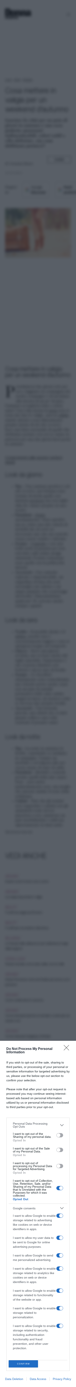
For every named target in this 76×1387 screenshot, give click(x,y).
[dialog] (38, 1214)
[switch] (59, 1135)
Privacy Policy (62, 1379)
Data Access (38, 1379)
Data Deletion (14, 1379)
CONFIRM (23, 1364)
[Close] (68, 1049)
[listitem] (38, 1125)
